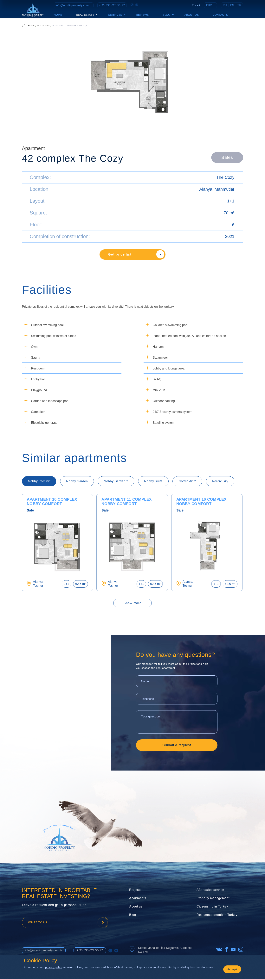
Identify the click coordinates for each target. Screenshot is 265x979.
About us (191, 14)
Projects (135, 889)
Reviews (142, 14)
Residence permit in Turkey (217, 914)
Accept (232, 969)
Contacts (220, 14)
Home (58, 14)
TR (239, 5)
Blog (132, 914)
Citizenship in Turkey (212, 906)
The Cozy (225, 177)
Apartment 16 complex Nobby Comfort (201, 501)
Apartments (43, 25)
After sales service (210, 889)
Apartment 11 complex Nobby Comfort (126, 501)
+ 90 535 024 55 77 (112, 5)
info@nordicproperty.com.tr (73, 5)
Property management (213, 898)
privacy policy (53, 967)
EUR (209, 5)
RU (225, 5)
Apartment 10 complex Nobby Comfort (52, 501)
